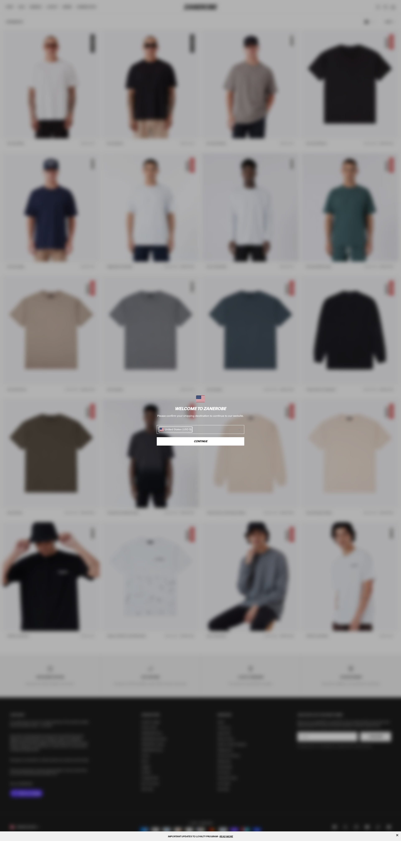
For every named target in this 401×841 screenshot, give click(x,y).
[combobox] (176, 429)
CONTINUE (200, 441)
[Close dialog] (397, 835)
